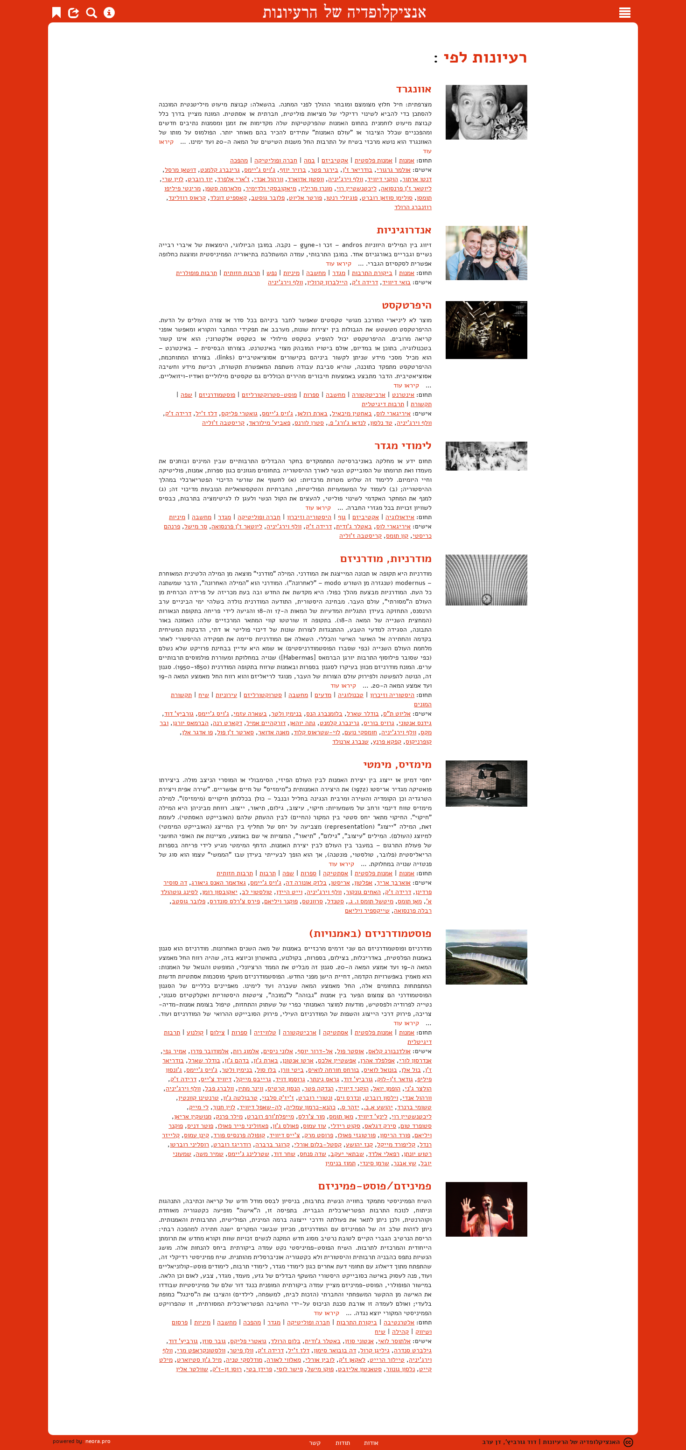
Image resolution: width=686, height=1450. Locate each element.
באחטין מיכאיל (352, 413)
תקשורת (421, 404)
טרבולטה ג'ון (240, 1097)
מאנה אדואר (273, 732)
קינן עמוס (196, 1135)
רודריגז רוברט (232, 1144)
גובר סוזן (214, 1341)
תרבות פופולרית (196, 272)
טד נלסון (381, 422)
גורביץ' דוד (179, 713)
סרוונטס (312, 901)
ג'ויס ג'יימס (259, 169)
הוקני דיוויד (382, 179)
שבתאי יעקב (347, 1153)
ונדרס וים (348, 1097)
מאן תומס (410, 901)
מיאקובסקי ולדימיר (270, 188)
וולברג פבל (219, 1088)
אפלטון (363, 882)
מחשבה (316, 272)
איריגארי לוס (393, 413)
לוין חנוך (224, 1107)
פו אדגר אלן (197, 732)
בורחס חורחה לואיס (333, 1069)
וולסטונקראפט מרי (201, 1350)
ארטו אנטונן (298, 1060)
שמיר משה (210, 1153)
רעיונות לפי (483, 57)
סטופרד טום (416, 1125)
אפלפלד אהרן (377, 1060)
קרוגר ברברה (272, 1144)
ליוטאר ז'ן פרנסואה (406, 188)
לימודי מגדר (403, 445)
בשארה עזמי (250, 713)
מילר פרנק (229, 1116)
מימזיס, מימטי (397, 764)
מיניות (291, 272)
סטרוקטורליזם (263, 694)
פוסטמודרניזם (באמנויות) (370, 933)
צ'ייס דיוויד (284, 1135)
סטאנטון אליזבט (360, 1369)
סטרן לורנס (309, 422)
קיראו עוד (338, 263)
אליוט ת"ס (397, 713)
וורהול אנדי (268, 179)
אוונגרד (414, 88)
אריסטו (340, 882)
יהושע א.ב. (378, 1107)
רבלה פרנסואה (413, 910)
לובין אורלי (320, 1359)
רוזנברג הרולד (413, 207)
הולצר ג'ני (418, 1088)
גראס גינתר (324, 1079)
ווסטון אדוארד (305, 179)
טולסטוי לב (257, 891)
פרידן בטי (259, 1369)
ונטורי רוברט (315, 1097)
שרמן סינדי (374, 1163)
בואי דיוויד (396, 282)
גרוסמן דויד (290, 1079)
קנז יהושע (359, 1144)
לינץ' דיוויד (372, 1116)
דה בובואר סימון (335, 1350)
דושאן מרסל (180, 169)
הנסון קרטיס (283, 1088)
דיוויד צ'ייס (216, 1079)
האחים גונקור (363, 891)
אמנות (406, 160)
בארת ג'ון (265, 1060)
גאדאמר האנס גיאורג (218, 882)
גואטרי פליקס (239, 413)
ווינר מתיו (250, 1088)
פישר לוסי (289, 1369)
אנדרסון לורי (415, 1060)
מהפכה (239, 160)
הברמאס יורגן (191, 722)
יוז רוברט (200, 179)
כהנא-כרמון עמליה (311, 1107)
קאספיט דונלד (228, 197)
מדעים (323, 694)
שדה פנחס (313, 1153)
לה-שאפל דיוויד (260, 1107)
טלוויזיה (265, 1032)
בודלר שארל (363, 713)
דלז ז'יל (206, 413)
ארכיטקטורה (368, 394)
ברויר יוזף (293, 169)
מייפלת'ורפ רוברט (270, 1116)
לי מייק (199, 1107)
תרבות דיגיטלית (383, 404)
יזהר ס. (349, 1107)
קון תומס (397, 535)
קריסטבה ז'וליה (223, 422)
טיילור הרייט (387, 1359)
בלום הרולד (286, 1341)
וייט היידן (289, 891)
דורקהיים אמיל (266, 722)
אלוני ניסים (278, 1051)
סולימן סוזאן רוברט (387, 197)
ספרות (311, 394)
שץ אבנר (404, 1163)
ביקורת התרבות (372, 272)
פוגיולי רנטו (341, 197)
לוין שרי (172, 179)
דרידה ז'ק (365, 282)
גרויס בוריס (379, 722)
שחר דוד (284, 1153)
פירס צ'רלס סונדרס (235, 901)
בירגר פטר (324, 169)
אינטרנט (403, 394)
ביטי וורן (292, 1069)
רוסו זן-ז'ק (227, 1369)
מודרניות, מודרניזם (386, 558)
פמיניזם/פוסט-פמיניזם (375, 1185)
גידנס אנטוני (415, 722)
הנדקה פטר (319, 1088)
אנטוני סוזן (359, 1341)
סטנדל (335, 901)
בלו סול (266, 1069)
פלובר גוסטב (268, 197)
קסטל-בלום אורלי (318, 1144)
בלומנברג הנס (324, 713)
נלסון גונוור (400, 1369)
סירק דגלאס (380, 1125)
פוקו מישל (320, 1369)
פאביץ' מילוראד (269, 422)
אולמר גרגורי (394, 169)
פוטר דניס (200, 1125)
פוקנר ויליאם (281, 901)
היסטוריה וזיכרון (309, 517)
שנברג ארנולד (350, 741)
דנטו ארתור (417, 179)
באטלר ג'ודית (354, 526)
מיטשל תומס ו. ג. (370, 901)
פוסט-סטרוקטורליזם (269, 394)
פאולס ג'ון (286, 1125)
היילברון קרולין (327, 282)
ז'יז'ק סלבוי (278, 1097)
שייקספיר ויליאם (367, 910)
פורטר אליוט (305, 197)
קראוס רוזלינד (187, 197)
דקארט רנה (227, 722)
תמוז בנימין (340, 1163)
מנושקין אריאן (192, 1116)
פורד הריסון (395, 1135)
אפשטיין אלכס (337, 1060)
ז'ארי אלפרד (233, 179)
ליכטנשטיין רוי (356, 188)
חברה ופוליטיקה (275, 160)
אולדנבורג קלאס (389, 1051)
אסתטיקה (335, 873)
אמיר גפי (174, 1051)
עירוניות (226, 694)
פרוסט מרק (318, 1135)
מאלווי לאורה (283, 1359)
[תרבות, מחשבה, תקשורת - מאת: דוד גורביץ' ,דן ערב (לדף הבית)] (344, 11)
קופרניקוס (419, 741)
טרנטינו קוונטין (198, 1097)
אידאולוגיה (399, 517)
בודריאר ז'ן (357, 169)
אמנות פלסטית (373, 160)
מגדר (338, 272)
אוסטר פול (350, 1051)
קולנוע (195, 1032)
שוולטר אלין (192, 1369)
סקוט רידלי (345, 1125)
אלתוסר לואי (394, 1341)
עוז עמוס (314, 1125)
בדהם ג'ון (236, 1060)
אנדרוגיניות (404, 229)
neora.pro (98, 1441)
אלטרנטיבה (399, 1322)
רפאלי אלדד (383, 1153)
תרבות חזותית (242, 272)
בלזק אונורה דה (306, 882)
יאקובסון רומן (220, 891)
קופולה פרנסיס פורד (239, 1135)
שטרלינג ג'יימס (248, 1153)
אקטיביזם (335, 160)
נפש (271, 272)
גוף (342, 517)
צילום (217, 1032)
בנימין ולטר (286, 713)
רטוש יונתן (418, 1153)
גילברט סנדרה (413, 1350)
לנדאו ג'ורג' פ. (347, 422)
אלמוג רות (246, 1051)
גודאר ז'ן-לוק (395, 1079)
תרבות (267, 873)
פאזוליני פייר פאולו (242, 1125)
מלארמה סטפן (223, 188)
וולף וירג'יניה (345, 179)
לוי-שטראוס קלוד (317, 732)
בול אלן (411, 1069)
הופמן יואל (386, 1088)
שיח (203, 694)
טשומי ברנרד (414, 1107)
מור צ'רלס (311, 1116)
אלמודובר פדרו (209, 1051)
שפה (186, 394)
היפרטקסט (407, 304)
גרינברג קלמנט (220, 169)
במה (309, 160)
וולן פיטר (241, 1350)
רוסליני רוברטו (189, 1144)
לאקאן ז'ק (352, 1359)
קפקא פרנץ (387, 741)
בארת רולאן (312, 413)
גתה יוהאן (302, 722)
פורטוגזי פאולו (356, 1135)
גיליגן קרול (375, 1350)
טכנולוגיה (351, 694)
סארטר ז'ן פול (235, 732)
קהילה (400, 1331)
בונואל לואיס (380, 1069)
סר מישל (195, 526)
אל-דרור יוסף (315, 1051)
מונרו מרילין (316, 188)
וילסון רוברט (381, 1097)
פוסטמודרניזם (217, 394)
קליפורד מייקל (396, 1144)
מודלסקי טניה (244, 1359)
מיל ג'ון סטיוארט (199, 1359)
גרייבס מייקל (253, 1079)
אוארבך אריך (394, 882)
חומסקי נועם (360, 732)
